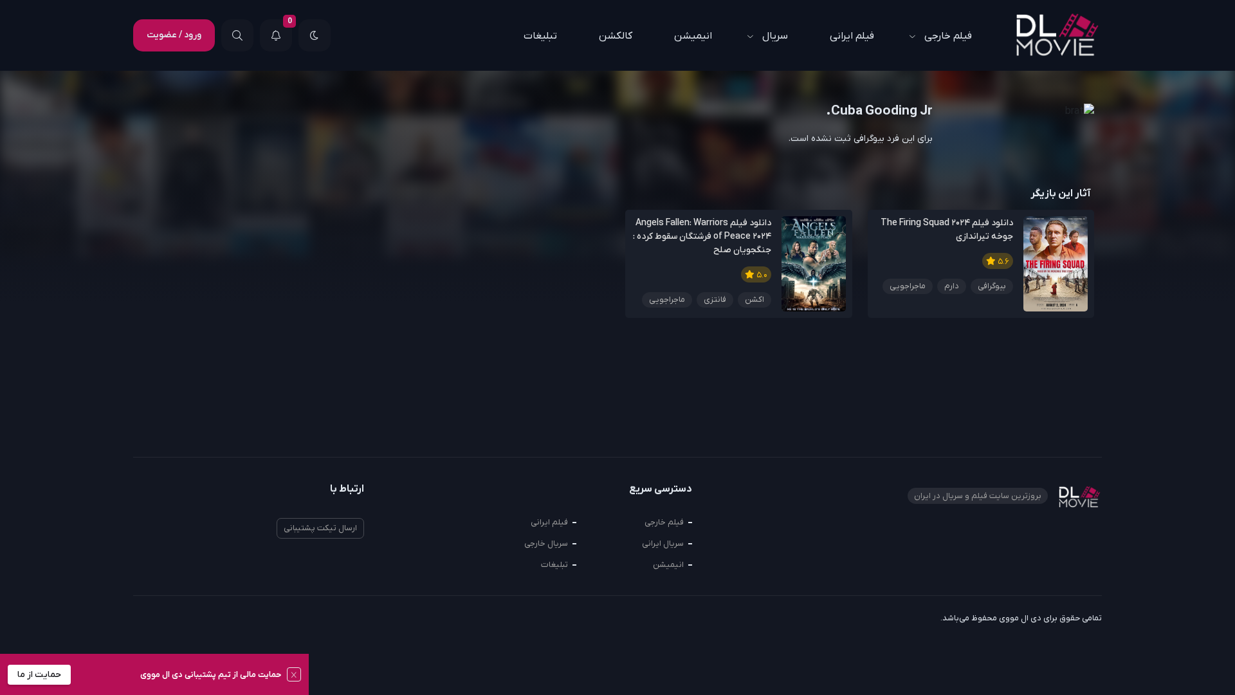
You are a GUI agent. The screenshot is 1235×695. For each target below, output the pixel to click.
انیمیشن (693, 36)
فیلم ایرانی (852, 36)
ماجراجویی (908, 286)
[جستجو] (237, 35)
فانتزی (715, 299)
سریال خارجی (546, 543)
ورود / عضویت (174, 35)
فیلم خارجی (948, 36)
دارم (951, 286)
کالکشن (615, 36)
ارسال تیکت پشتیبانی (320, 528)
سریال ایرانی (663, 543)
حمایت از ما (39, 675)
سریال (775, 36)
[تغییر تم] (314, 35)
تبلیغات (540, 36)
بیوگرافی (992, 286)
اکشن (754, 299)
